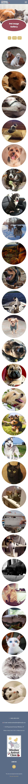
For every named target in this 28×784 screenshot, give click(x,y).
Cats (19, 38)
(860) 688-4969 (14, 718)
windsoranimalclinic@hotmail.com (17, 722)
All (9, 38)
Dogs (14, 38)
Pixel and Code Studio (14, 776)
